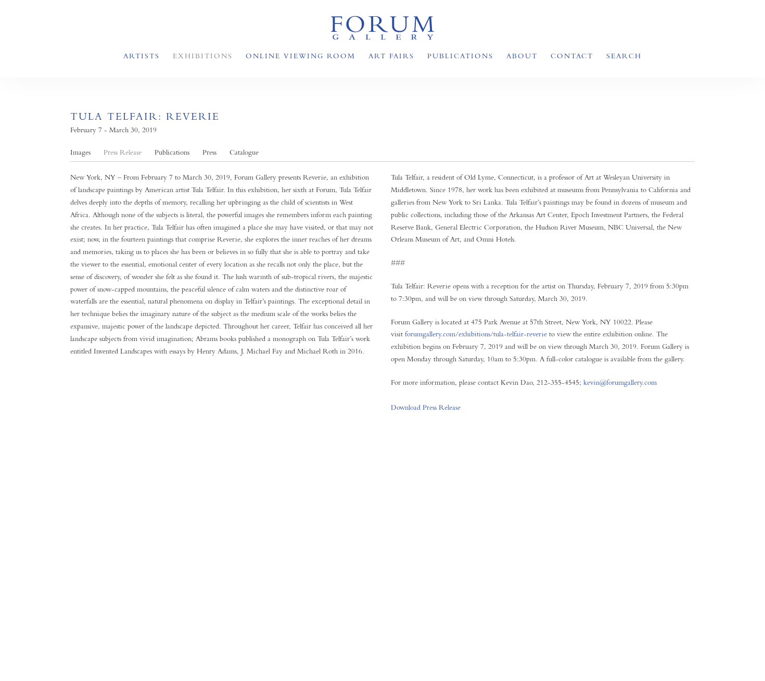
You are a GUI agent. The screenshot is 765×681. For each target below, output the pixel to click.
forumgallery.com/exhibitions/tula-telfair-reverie (476, 334)
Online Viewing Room (300, 56)
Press (209, 152)
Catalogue (244, 152)
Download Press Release (426, 407)
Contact (572, 56)
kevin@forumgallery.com (620, 382)
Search (624, 56)
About (522, 56)
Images (80, 152)
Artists (141, 56)
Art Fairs (391, 56)
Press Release (123, 152)
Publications (460, 56)
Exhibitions (203, 56)
